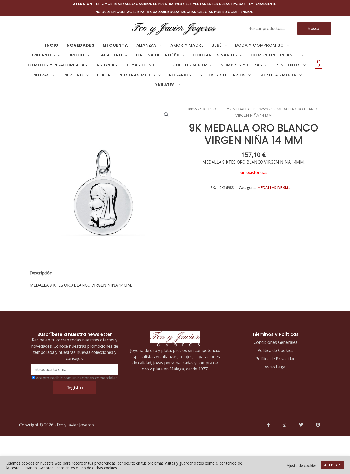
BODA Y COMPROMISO (259, 45)
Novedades (80, 45)
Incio (51, 45)
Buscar (314, 28)
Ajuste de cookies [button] (302, 465)
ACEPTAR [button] (332, 464)
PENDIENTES (288, 65)
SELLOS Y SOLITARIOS (223, 75)
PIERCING (73, 75)
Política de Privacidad (275, 358)
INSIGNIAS (106, 65)
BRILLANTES (42, 55)
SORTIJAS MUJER (278, 75)
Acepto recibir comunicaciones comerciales (77, 378)
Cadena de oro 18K (158, 55)
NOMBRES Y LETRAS (241, 65)
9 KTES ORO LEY (214, 109)
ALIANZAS (146, 45)
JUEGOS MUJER (190, 65)
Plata (103, 75)
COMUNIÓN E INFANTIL (274, 55)
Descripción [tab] (41, 273)
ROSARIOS (180, 75)
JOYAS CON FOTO (145, 65)
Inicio (192, 109)
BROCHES (79, 55)
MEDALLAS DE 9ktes (250, 109)
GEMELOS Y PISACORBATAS (57, 65)
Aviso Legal (275, 367)
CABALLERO (109, 55)
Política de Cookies (275, 350)
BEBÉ (217, 45)
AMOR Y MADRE (187, 45)
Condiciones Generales (275, 342)
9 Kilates (164, 85)
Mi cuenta (115, 45)
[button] (166, 114)
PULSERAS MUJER (137, 75)
